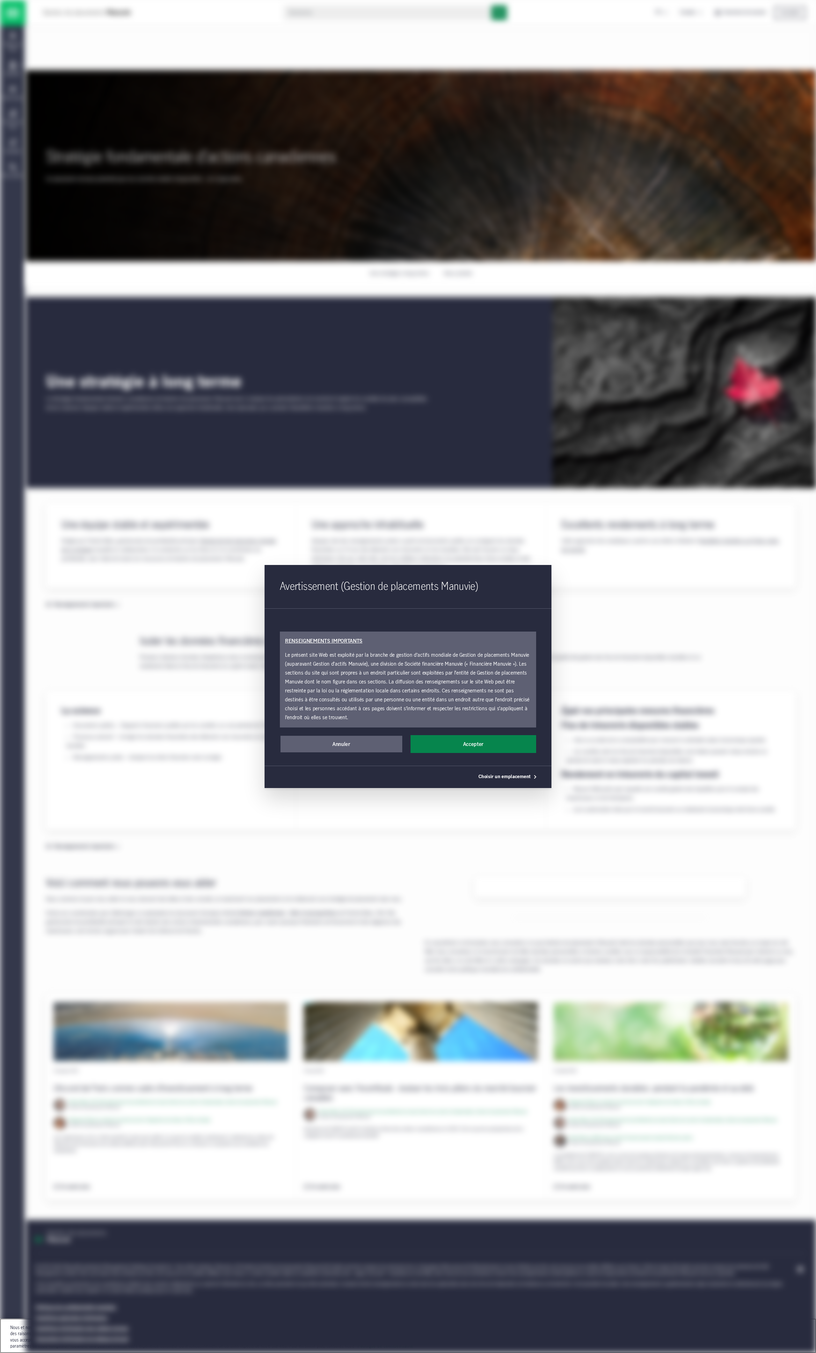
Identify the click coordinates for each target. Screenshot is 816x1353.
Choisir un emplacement (504, 777)
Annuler (341, 744)
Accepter (473, 744)
